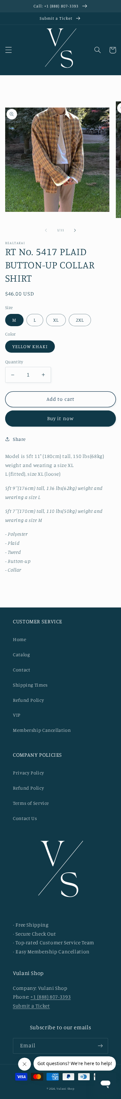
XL (56, 320)
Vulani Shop (65, 1088)
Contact (21, 669)
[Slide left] (46, 230)
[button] (8, 50)
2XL (80, 320)
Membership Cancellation (42, 730)
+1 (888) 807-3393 (50, 997)
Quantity (14, 361)
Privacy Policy (28, 772)
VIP (17, 715)
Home (19, 639)
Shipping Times (30, 685)
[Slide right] (75, 230)
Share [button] (19, 439)
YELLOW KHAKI (30, 346)
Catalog (21, 654)
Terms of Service (31, 803)
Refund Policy (28, 700)
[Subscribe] (100, 1046)
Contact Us (25, 818)
